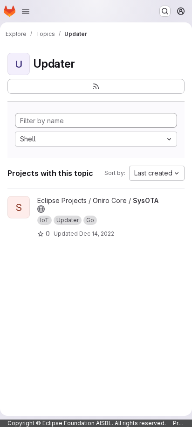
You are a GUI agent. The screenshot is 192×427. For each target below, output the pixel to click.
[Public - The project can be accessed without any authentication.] (41, 209)
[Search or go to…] (165, 11)
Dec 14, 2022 (96, 233)
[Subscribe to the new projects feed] (96, 86)
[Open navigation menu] (25, 11)
